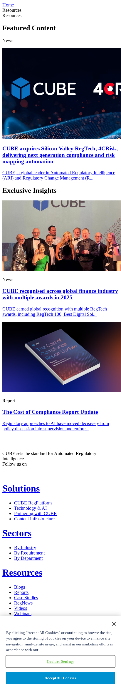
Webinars (22, 613)
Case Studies (26, 597)
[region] (60, 652)
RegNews (23, 602)
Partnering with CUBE (35, 513)
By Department (28, 558)
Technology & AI (30, 508)
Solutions (21, 488)
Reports (21, 592)
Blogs (19, 587)
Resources (22, 572)
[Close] (113, 623)
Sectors (16, 533)
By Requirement (29, 552)
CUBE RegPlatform (33, 502)
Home (8, 4)
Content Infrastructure (34, 518)
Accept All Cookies (60, 678)
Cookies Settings (60, 661)
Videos (20, 608)
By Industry (25, 547)
